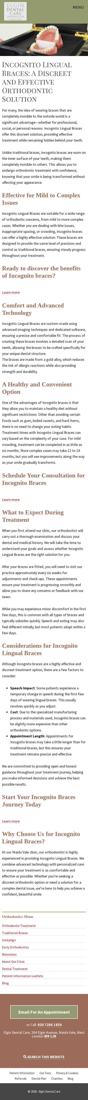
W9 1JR (50, 1036)
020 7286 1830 (50, 1024)
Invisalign (9, 940)
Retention (9, 954)
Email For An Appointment (44, 1012)
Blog (5, 983)
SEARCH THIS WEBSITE (46, 1056)
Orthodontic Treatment (19, 926)
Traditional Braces (15, 933)
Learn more (11, 292)
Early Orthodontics (15, 947)
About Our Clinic (13, 962)
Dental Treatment (15, 969)
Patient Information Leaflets (22, 976)
